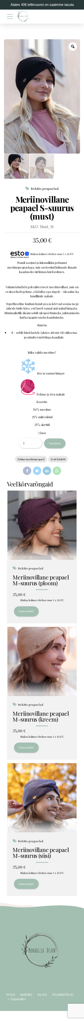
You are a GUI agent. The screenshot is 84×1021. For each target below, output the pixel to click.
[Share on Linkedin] (47, 471)
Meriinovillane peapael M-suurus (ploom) (41, 580)
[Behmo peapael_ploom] (42, 525)
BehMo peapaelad (45, 189)
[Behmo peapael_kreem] (42, 661)
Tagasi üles (18, 999)
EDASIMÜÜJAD (63, 994)
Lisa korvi (55, 443)
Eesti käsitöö (58, 459)
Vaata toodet (26, 611)
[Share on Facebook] (27, 471)
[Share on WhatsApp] (57, 471)
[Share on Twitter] (37, 471)
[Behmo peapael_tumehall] (42, 798)
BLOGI (42, 994)
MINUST (26, 994)
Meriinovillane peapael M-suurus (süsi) (41, 852)
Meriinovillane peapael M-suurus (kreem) (41, 716)
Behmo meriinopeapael (31, 459)
